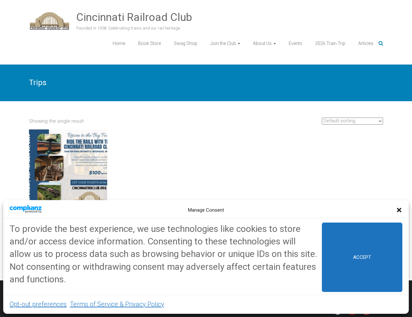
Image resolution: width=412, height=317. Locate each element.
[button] (399, 210)
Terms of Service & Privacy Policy (117, 304)
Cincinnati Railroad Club (134, 17)
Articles (365, 43)
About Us (262, 43)
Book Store (149, 43)
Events (295, 43)
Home (119, 43)
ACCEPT (362, 257)
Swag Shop (185, 43)
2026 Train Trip (330, 43)
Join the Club (223, 43)
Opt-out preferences (38, 304)
